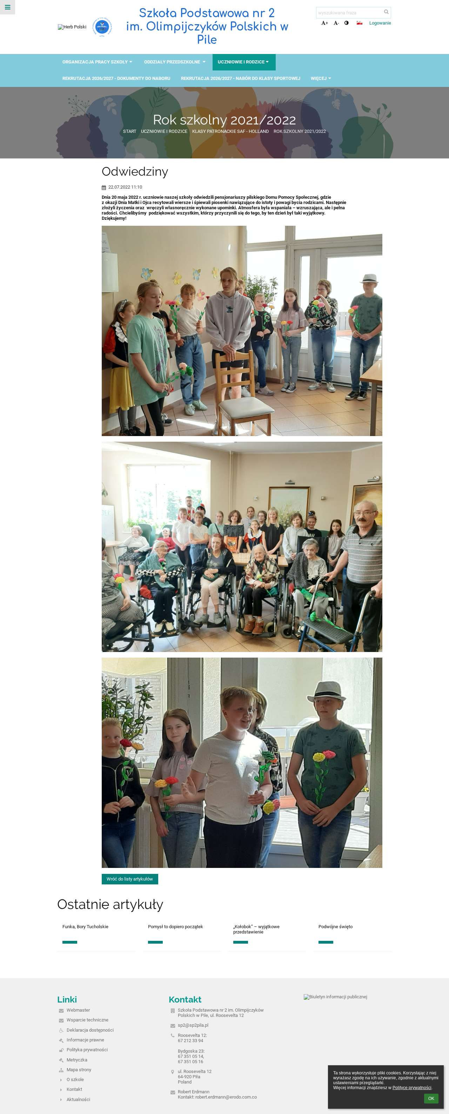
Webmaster (78, 1010)
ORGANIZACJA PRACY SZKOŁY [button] (95, 61)
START (129, 131)
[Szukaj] (386, 11)
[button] (346, 23)
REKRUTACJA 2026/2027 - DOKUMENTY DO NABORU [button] (116, 78)
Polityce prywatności (412, 1087)
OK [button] (431, 1098)
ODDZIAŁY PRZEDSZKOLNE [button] (172, 61)
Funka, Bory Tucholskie (85, 926)
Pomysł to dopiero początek (175, 926)
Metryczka (77, 1059)
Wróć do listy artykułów (130, 879)
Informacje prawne (85, 1039)
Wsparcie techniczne (87, 1020)
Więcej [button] (319, 78)
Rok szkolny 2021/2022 (300, 131)
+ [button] (327, 23)
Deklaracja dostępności (90, 1030)
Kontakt (74, 1089)
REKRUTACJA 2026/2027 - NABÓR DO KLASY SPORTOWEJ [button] (240, 78)
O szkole (75, 1079)
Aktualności (78, 1099)
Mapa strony (79, 1069)
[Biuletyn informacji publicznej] (335, 997)
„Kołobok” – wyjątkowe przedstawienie (256, 929)
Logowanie (380, 23)
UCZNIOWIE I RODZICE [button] (241, 61)
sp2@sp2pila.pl (193, 1025)
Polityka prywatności (87, 1049)
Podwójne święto (336, 926)
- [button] (338, 23)
